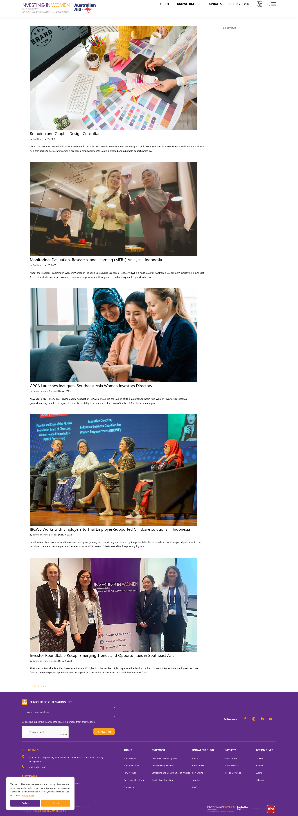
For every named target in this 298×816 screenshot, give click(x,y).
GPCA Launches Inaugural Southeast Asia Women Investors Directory (91, 385)
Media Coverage (233, 772)
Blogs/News (229, 27)
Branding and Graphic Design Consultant (66, 133)
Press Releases (232, 765)
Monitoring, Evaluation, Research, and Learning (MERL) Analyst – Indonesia (96, 259)
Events (259, 772)
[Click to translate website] (259, 4)
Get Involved (239, 4)
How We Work (130, 772)
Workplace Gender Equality (164, 758)
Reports (196, 758)
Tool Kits (196, 779)
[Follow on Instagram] (254, 719)
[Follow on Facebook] (245, 719)
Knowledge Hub (189, 4)
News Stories (231, 758)
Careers (259, 758)
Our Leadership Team (134, 779)
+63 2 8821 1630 (37, 767)
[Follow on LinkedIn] (262, 719)
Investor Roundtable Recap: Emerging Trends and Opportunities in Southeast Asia (102, 655)
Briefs (194, 787)
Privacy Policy (28, 795)
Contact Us (129, 787)
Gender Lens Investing (162, 779)
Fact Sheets (197, 772)
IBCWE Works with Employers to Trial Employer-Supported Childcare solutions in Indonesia (110, 529)
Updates (215, 4)
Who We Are (129, 758)
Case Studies (198, 765)
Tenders (259, 765)
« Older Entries (38, 686)
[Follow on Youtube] (271, 719)
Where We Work (131, 765)
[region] (40, 793)
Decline (25, 803)
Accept (56, 803)
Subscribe (260, 779)
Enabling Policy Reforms (162, 765)
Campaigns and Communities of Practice (170, 772)
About (164, 4)
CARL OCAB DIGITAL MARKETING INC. (50, 811)
